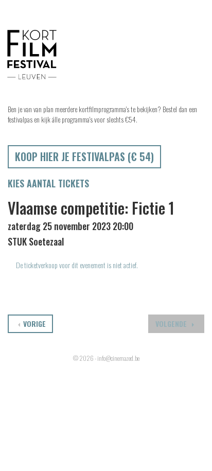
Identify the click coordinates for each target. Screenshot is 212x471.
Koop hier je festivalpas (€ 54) (84, 156)
